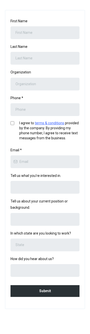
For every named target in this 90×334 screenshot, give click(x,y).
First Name (19, 21)
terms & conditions (49, 123)
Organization (20, 72)
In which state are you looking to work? (40, 233)
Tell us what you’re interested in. (35, 176)
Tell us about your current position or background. (39, 204)
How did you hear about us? (32, 259)
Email (16, 150)
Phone (16, 98)
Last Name (19, 47)
